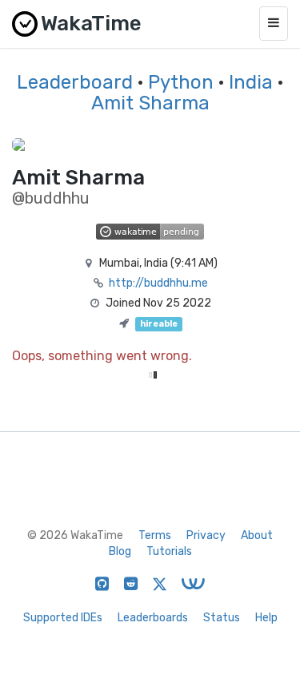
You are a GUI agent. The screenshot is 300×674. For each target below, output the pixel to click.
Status (221, 617)
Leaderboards (153, 617)
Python (181, 82)
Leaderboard (75, 82)
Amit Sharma (150, 103)
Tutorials (169, 551)
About (257, 535)
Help (266, 617)
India (251, 82)
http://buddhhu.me (158, 283)
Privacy (206, 535)
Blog (120, 551)
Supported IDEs (62, 617)
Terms (154, 535)
